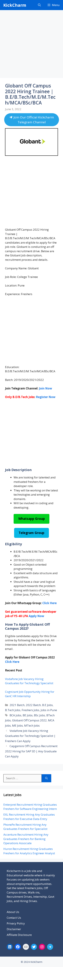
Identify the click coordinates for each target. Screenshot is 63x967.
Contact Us (14, 918)
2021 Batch (17, 705)
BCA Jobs (15, 715)
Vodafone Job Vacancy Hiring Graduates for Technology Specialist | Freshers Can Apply (30, 736)
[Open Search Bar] (39, 5)
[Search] (46, 778)
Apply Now (36, 616)
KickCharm (14, 5)
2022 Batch (33, 705)
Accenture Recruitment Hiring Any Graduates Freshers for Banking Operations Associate (25, 839)
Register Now (45, 397)
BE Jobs (28, 715)
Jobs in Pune (49, 710)
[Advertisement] (31, 45)
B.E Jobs (47, 705)
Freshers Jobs (30, 710)
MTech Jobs (32, 725)
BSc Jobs (39, 715)
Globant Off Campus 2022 (29, 720)
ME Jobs (17, 725)
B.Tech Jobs (12, 710)
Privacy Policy (16, 923)
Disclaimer (14, 929)
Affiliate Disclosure (19, 935)
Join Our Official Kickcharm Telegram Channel (33, 119)
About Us (13, 912)
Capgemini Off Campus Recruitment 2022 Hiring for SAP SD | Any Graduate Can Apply (31, 751)
